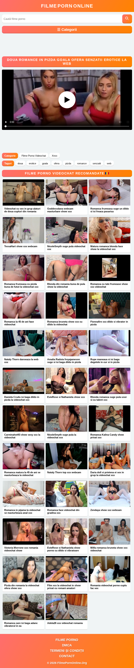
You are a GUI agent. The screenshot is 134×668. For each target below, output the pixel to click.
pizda (68, 163)
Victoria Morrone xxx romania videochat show (21, 549)
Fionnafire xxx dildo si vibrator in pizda (109, 323)
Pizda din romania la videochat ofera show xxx (21, 587)
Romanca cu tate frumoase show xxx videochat (109, 285)
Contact (67, 656)
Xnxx (54, 155)
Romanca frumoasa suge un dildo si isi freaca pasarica (109, 210)
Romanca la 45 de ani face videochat (19, 323)
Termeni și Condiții (67, 650)
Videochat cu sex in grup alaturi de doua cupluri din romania (22, 210)
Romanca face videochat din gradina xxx (63, 511)
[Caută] (127, 18)
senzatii (97, 163)
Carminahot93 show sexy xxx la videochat (22, 436)
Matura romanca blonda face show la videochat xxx (106, 247)
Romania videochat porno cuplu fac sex (108, 587)
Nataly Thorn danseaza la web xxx (21, 360)
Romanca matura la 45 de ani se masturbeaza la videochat (22, 474)
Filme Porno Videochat (34, 155)
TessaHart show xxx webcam (20, 246)
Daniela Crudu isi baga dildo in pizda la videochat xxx (21, 398)
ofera (56, 163)
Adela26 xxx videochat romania (65, 623)
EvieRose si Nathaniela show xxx (66, 397)
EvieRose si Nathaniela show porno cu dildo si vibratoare (63, 549)
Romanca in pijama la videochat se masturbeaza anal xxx (22, 511)
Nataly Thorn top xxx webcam (64, 472)
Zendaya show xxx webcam (106, 510)
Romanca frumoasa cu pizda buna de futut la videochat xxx (21, 285)
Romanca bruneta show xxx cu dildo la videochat (64, 323)
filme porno (67, 640)
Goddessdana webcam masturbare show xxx (60, 210)
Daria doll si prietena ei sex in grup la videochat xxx (107, 474)
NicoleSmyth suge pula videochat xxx (66, 247)
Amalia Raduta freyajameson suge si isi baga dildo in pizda (64, 360)
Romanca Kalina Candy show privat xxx (107, 436)
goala (45, 163)
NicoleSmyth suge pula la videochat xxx (61, 436)
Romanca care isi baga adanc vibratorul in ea (21, 624)
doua (20, 163)
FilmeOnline (67, 6)
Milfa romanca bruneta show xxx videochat (108, 549)
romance (82, 163)
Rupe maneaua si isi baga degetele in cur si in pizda (104, 360)
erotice (32, 163)
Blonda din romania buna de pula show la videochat (66, 285)
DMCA (67, 645)
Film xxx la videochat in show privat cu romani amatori (64, 587)
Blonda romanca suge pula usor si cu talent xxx (108, 398)
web (109, 163)
